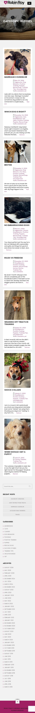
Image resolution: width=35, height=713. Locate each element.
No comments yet (20, 91)
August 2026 (8, 567)
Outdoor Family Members (17, 510)
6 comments (19, 402)
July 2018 (7, 679)
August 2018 (8, 676)
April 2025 (7, 576)
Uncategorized (21, 89)
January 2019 (9, 667)
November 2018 (9, 670)
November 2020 (9, 626)
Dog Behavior (17, 118)
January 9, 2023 (20, 393)
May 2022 (7, 601)
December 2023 (9, 587)
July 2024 (7, 581)
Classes (25, 230)
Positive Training (23, 120)
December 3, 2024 (21, 168)
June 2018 (7, 681)
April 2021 (7, 615)
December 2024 (9, 579)
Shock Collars (12, 390)
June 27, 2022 (19, 457)
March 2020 (8, 640)
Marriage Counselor (15, 77)
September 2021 (9, 609)
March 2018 (8, 687)
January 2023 (9, 595)
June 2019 (7, 656)
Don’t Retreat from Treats (17, 503)
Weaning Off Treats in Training (16, 323)
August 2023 (8, 590)
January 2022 (9, 606)
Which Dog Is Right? (15, 111)
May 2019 (7, 659)
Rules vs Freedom (13, 257)
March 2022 (8, 604)
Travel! (17, 514)
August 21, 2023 (20, 327)
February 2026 (9, 573)
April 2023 (7, 592)
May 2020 (7, 637)
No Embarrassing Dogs (16, 225)
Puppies (21, 85)
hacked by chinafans (17, 499)
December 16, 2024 (21, 115)
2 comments (19, 271)
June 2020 (7, 634)
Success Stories (18, 268)
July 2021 (7, 612)
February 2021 (9, 617)
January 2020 (9, 642)
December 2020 (9, 623)
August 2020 (8, 631)
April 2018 (7, 684)
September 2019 (9, 651)
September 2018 (9, 673)
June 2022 (7, 598)
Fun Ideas (23, 172)
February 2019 (9, 665)
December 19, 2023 (21, 261)
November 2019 (9, 645)
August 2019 (8, 654)
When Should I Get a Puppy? (14, 453)
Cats (24, 117)
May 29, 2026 (19, 80)
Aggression (18, 82)
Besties (8, 165)
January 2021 (8, 620)
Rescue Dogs (17, 87)
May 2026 (7, 570)
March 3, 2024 (19, 228)
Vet (5, 556)
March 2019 (8, 662)
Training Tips (17, 177)
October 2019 (9, 648)
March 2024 (8, 584)
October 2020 (9, 629)
